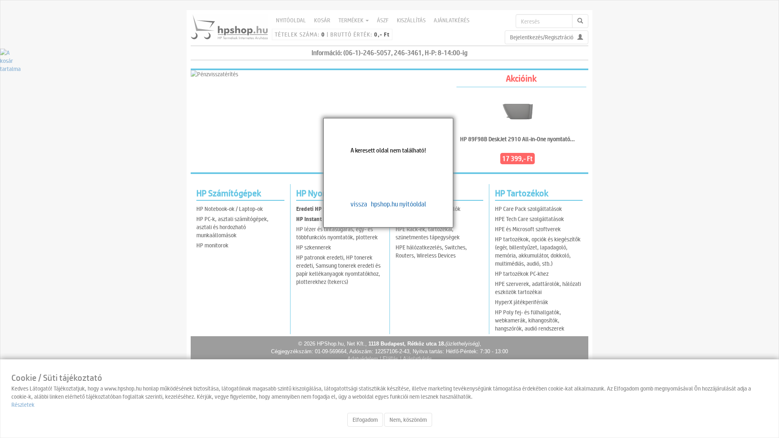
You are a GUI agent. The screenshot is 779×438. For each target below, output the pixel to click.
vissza (359, 204)
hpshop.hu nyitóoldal (398, 204)
